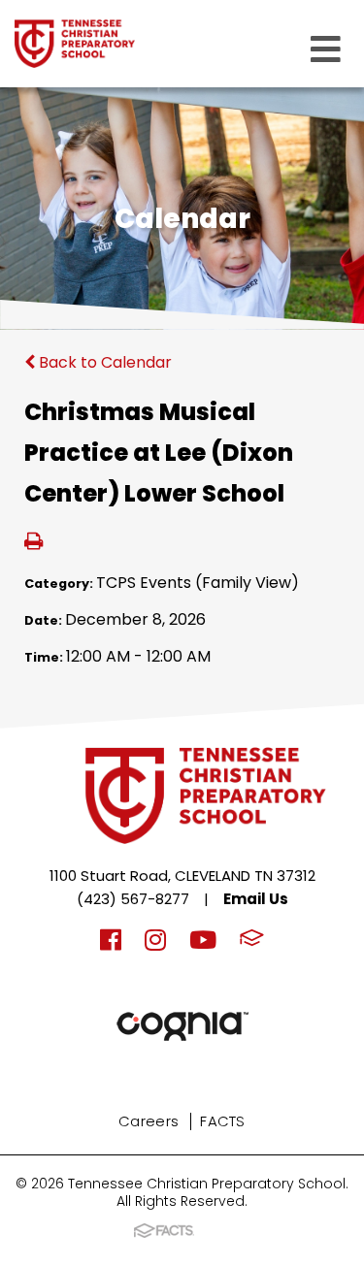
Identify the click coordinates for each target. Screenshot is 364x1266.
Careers (148, 1121)
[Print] (33, 543)
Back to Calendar (103, 362)
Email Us (255, 899)
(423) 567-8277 (133, 899)
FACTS (223, 1121)
